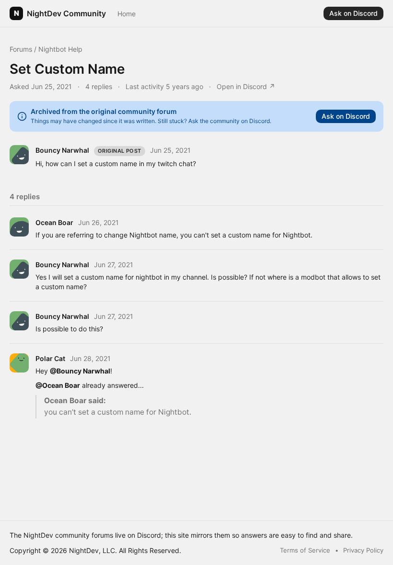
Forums (21, 49)
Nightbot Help (60, 49)
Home (126, 14)
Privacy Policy (363, 550)
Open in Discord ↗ (246, 86)
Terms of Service (305, 550)
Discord (149, 535)
